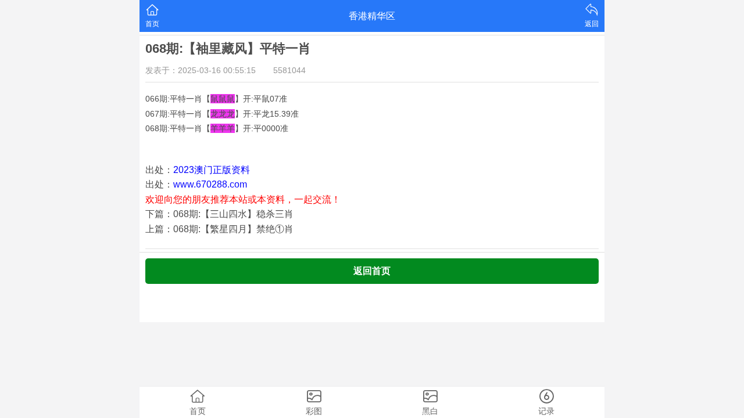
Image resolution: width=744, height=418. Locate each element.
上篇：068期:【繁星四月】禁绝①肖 (219, 229)
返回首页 (372, 271)
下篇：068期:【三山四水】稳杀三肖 (219, 214)
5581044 (289, 70)
